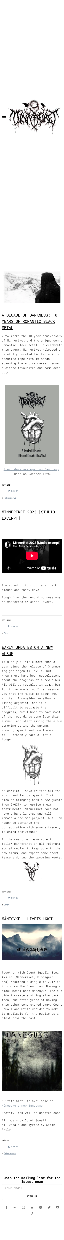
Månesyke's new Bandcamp (22, 1105)
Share (14, 491)
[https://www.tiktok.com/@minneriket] (32, 1213)
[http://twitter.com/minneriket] (49, 1207)
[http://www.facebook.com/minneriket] (6, 1207)
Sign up (32, 1196)
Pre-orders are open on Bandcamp (31, 469)
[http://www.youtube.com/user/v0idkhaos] (57, 1207)
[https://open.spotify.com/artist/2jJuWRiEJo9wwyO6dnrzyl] (40, 1207)
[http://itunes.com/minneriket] (32, 1207)
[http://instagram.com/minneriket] (23, 1207)
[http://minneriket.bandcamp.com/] (15, 1207)
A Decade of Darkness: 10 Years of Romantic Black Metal (29, 321)
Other (6, 633)
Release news (10, 497)
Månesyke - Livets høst (27, 918)
